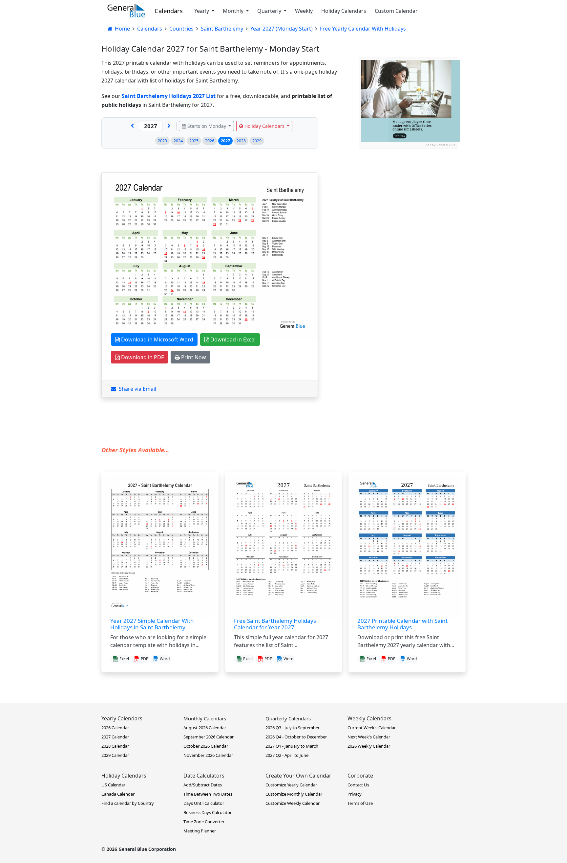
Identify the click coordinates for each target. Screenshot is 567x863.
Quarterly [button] (270, 10)
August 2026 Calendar (204, 728)
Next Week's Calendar (368, 737)
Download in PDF (142, 357)
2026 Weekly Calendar (368, 746)
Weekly (304, 10)
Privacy (354, 794)
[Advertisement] (408, 190)
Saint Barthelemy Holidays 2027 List (169, 96)
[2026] (132, 126)
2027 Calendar (115, 737)
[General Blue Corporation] (126, 11)
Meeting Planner (199, 831)
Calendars (169, 11)
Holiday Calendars (343, 10)
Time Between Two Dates (207, 794)
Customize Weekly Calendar (292, 803)
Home (122, 28)
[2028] (169, 126)
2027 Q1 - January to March (291, 746)
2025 (194, 141)
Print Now (193, 357)
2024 (178, 141)
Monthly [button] (234, 10)
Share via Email (136, 388)
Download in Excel (232, 339)
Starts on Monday (206, 126)
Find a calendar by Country (127, 803)
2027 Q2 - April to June (286, 755)
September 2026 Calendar (208, 737)
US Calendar (113, 785)
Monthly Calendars (204, 718)
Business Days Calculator (207, 812)
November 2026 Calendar (208, 755)
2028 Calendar (115, 746)
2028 (241, 141)
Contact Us (358, 785)
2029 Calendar (115, 755)
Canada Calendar (118, 794)
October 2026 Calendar (205, 746)
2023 (162, 141)
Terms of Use (360, 803)
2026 (209, 141)
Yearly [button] (202, 10)
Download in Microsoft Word (156, 339)
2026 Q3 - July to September (292, 728)
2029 (257, 141)
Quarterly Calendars (288, 718)
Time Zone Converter (203, 822)
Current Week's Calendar (371, 728)
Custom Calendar (396, 10)
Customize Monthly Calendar (293, 794)
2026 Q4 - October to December (296, 737)
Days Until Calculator (203, 803)
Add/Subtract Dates (202, 785)
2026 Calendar (115, 728)
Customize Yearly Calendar (291, 785)
